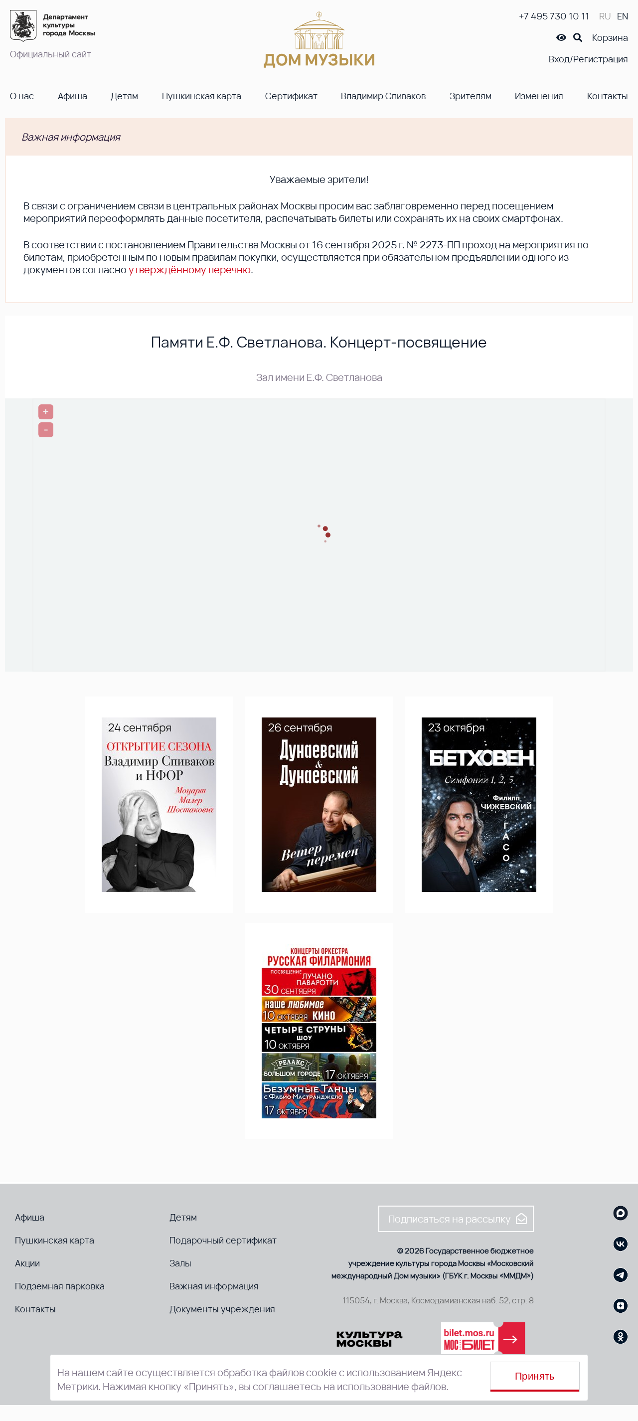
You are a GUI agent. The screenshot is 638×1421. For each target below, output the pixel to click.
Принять (535, 1376)
